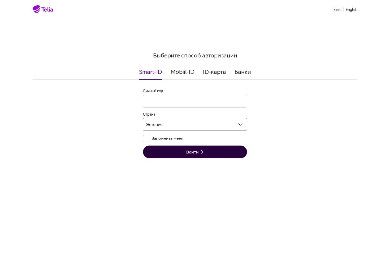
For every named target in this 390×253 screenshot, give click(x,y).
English (351, 9)
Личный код (153, 91)
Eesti (337, 9)
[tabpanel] (195, 123)
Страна (149, 114)
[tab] (150, 74)
